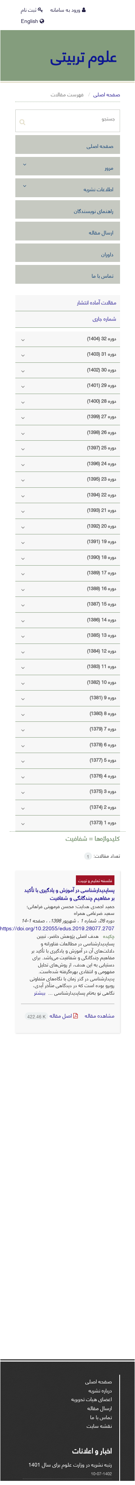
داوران (107, 254)
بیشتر (39, 992)
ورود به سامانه (66, 9)
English (30, 20)
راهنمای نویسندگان (93, 210)
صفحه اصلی (106, 94)
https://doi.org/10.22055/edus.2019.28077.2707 (57, 928)
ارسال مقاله (101, 232)
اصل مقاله (50, 1015)
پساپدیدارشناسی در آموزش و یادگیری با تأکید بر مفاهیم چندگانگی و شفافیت (69, 893)
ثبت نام (29, 9)
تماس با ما (102, 275)
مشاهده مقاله (99, 1015)
